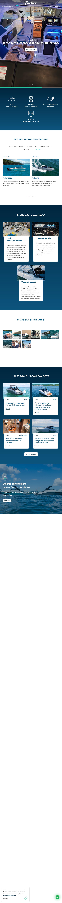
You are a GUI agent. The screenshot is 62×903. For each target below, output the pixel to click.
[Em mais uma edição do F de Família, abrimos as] (35, 334)
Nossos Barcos (8, 6)
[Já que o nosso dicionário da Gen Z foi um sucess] (45, 334)
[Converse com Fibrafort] (57, 897)
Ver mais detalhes (31, 49)
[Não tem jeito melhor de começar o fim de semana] (16, 344)
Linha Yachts (27, 149)
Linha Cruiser (46, 146)
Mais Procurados (17, 146)
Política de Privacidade (9, 895)
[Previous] (27, 196)
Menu (56, 6)
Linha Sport (32, 146)
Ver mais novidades (31, 454)
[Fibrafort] (31, 3)
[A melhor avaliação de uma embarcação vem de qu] (54, 334)
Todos (38, 149)
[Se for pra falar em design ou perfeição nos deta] (7, 344)
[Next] (35, 196)
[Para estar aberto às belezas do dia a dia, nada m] (26, 344)
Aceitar (5, 898)
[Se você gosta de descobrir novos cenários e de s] (7, 334)
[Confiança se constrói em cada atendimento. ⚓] (16, 334)
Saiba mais (7, 500)
